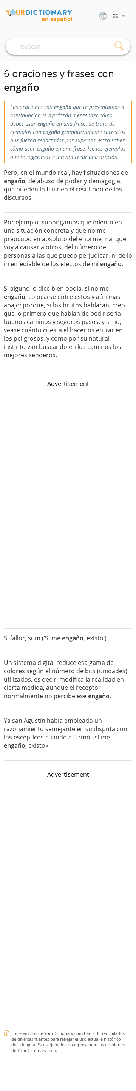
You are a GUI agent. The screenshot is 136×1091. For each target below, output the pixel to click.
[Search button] (119, 46)
